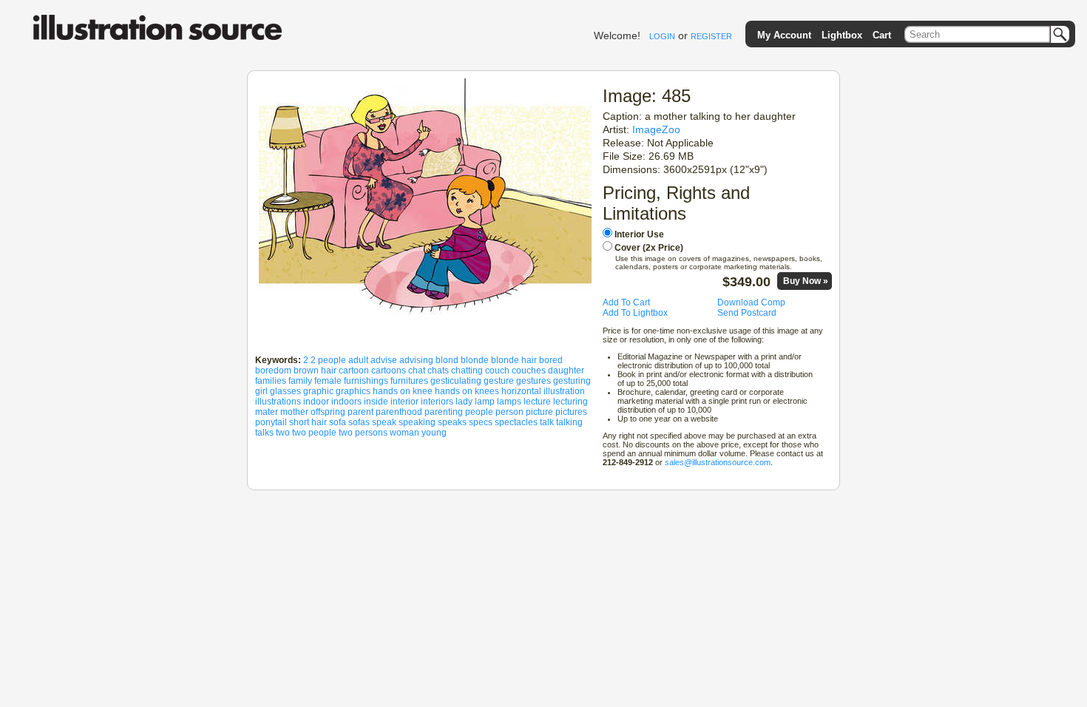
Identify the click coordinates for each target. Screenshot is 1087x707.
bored (551, 360)
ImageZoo (656, 129)
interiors (437, 401)
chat (416, 370)
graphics (353, 391)
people (479, 412)
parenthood (399, 412)
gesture (499, 381)
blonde (475, 360)
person (509, 412)
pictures (571, 412)
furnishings (366, 381)
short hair (308, 422)
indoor (316, 401)
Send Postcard (746, 313)
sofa (337, 422)
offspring (328, 412)
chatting (467, 370)
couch (497, 370)
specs (480, 422)
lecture (537, 401)
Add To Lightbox (635, 313)
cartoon (354, 370)
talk (547, 422)
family (300, 381)
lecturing (570, 401)
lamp (485, 401)
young (434, 432)
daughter (566, 370)
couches (529, 370)
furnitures (409, 381)
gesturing (572, 381)
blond (447, 360)
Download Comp (751, 302)
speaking (417, 422)
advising (416, 360)
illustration (564, 391)
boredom (273, 370)
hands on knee (403, 391)
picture (539, 412)
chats (438, 370)
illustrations (278, 401)
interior (404, 401)
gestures (533, 381)
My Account (784, 35)
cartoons (388, 370)
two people (314, 432)
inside (376, 401)
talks (264, 432)
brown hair (315, 370)
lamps (509, 401)
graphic (318, 391)
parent (360, 412)
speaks (452, 422)
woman (404, 432)
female (328, 381)
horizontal (521, 391)
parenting (443, 412)
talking (569, 422)
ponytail (271, 422)
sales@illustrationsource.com (718, 462)
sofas (359, 422)
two (283, 432)
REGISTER (711, 36)
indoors (346, 401)
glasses (285, 391)
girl (261, 391)
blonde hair (514, 360)
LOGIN (662, 36)
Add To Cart (626, 302)
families (270, 381)
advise (383, 360)
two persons (363, 432)
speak (384, 422)
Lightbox (842, 35)
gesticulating (455, 381)
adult (358, 360)
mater (266, 412)
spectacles (516, 422)
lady (464, 401)
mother (294, 412)
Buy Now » (805, 281)
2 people (328, 360)
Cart (882, 35)
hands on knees (467, 391)
